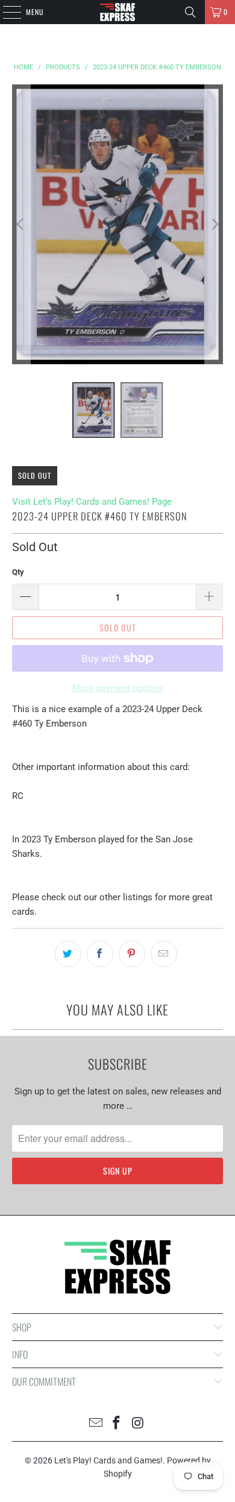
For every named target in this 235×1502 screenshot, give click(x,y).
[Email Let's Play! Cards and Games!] (96, 1424)
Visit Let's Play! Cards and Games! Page (92, 501)
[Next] (214, 224)
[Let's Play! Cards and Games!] (118, 12)
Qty (18, 571)
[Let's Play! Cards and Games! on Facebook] (117, 1424)
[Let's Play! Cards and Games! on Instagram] (138, 1424)
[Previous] (21, 224)
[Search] (190, 12)
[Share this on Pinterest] (132, 954)
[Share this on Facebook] (100, 954)
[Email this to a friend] (164, 954)
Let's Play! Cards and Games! (108, 1460)
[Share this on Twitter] (68, 954)
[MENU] (5, 12)
